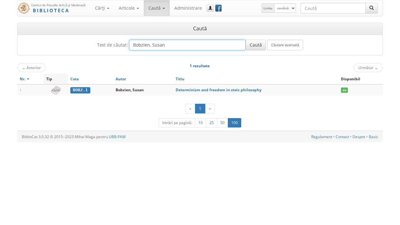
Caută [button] (155, 8)
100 (234, 122)
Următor (368, 67)
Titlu (180, 79)
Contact (342, 136)
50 (222, 122)
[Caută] (371, 8)
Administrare (188, 8)
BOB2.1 (80, 90)
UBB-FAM (117, 136)
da (344, 90)
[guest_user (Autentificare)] (210, 8)
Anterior (31, 67)
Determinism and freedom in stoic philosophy (219, 89)
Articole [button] (127, 8)
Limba (267, 8)
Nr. (23, 79)
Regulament (321, 136)
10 (200, 122)
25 (211, 122)
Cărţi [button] (100, 8)
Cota (74, 79)
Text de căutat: (112, 45)
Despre (358, 136)
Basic (373, 136)
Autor (121, 79)
